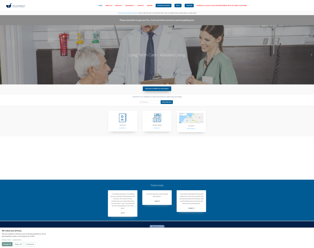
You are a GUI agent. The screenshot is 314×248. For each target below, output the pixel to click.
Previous (2, 54)
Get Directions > (191, 128)
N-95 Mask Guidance (163, 5)
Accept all (7, 244)
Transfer (189, 5)
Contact (140, 5)
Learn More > (122, 128)
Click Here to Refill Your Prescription (157, 89)
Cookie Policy (17, 240)
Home (100, 5)
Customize (30, 244)
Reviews (150, 5)
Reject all (18, 244)
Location (191, 125)
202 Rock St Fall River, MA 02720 (128, 13)
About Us (108, 5)
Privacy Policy (6, 240)
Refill (178, 5)
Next (311, 54)
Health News (157, 125)
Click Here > (157, 128)
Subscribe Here (167, 102)
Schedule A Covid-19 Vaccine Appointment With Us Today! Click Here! (222, 5)
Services (123, 125)
